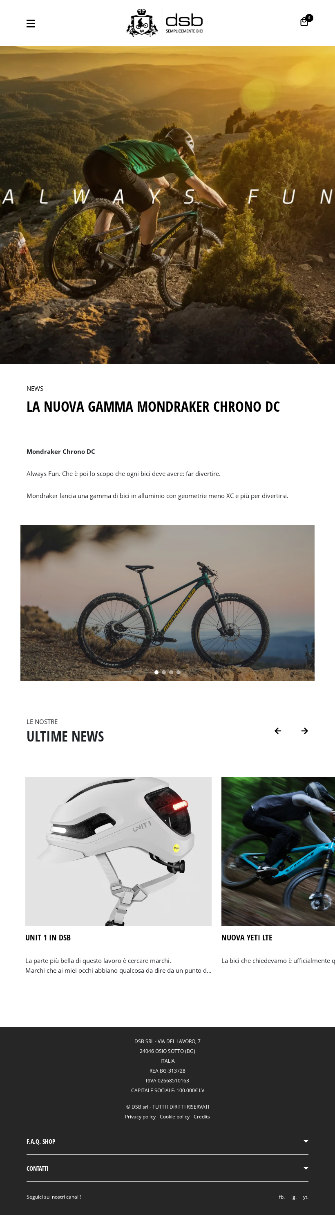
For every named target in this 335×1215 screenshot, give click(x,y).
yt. (305, 1196)
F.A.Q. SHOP (41, 1141)
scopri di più (44, 981)
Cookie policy (175, 1116)
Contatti (38, 1168)
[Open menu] (31, 23)
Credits (202, 1116)
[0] (304, 21)
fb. (282, 1196)
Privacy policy (140, 1116)
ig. (294, 1196)
